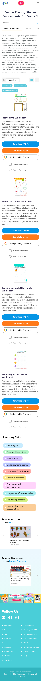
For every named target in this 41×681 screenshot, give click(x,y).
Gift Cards (27, 643)
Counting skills (13, 445)
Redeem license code (31, 647)
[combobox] (12, 80)
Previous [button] (4, 536)
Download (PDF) (20, 144)
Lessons (28, 28)
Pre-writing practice (16, 499)
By (4, 80)
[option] (20, 536)
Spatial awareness (15, 477)
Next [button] (37, 536)
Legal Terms (14, 672)
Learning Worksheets (17, 561)
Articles (12, 522)
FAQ (25, 656)
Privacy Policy (25, 672)
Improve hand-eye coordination (15, 507)
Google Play (8, 651)
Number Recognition (16, 452)
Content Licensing (30, 651)
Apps (6, 630)
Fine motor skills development (14, 485)
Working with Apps (30, 634)
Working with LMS (30, 630)
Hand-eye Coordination (18, 471)
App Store (7, 647)
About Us (7, 638)
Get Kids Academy (30, 638)
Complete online (20, 151)
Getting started (29, 625)
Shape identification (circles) (20, 493)
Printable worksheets (11, 28)
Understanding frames (17, 464)
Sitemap (7, 656)
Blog (5, 634)
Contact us (8, 643)
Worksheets (8, 625)
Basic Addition (13, 458)
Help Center (8, 660)
